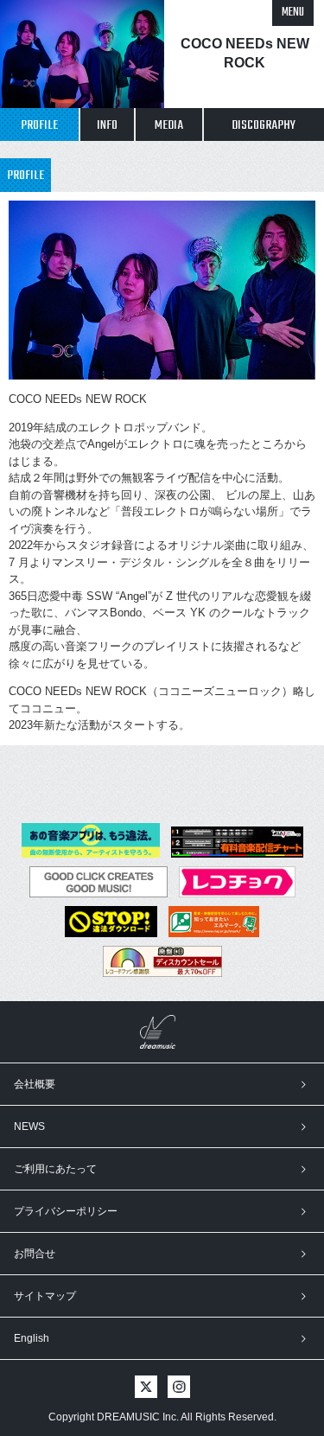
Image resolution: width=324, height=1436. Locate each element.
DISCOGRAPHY (263, 125)
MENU (293, 12)
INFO (107, 125)
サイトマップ (45, 1296)
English (31, 1338)
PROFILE (39, 125)
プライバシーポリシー (66, 1211)
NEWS (29, 1126)
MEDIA (169, 125)
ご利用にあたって (55, 1169)
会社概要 (34, 1084)
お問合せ (34, 1254)
